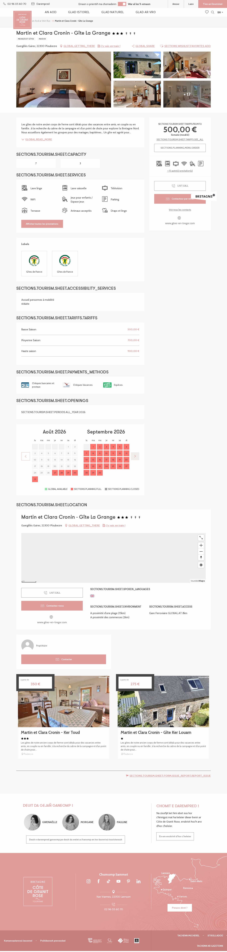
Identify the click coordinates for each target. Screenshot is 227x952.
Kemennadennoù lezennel (18, 940)
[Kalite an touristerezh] (109, 940)
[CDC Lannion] (94, 940)
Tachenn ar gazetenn (210, 945)
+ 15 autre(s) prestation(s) (180, 170)
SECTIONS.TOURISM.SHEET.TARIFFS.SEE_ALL (180, 139)
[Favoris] (207, 12)
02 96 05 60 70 (113, 909)
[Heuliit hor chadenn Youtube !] (118, 881)
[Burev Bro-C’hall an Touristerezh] (123, 940)
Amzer (175, 3)
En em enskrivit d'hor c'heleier (175, 836)
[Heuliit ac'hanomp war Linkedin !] (138, 881)
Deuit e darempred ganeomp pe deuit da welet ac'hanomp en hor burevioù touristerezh (75, 839)
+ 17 (187, 94)
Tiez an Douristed (212, 3)
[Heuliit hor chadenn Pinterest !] (128, 881)
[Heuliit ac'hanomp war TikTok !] (109, 881)
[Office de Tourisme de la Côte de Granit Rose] (22, 17)
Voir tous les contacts (180, 209)
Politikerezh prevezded (52, 940)
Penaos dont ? (179, 907)
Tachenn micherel (188, 935)
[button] (212, 12)
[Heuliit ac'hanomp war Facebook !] (99, 881)
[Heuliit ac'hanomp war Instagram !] (89, 881)
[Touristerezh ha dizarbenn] (137, 940)
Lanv (191, 3)
